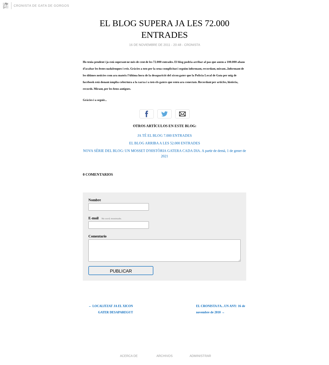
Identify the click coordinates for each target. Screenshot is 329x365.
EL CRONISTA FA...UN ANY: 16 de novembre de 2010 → (220, 309)
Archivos (164, 356)
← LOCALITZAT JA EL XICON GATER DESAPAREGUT (110, 309)
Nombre (94, 200)
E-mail (105, 218)
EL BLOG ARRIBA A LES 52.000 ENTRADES (164, 143)
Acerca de (129, 356)
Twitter (164, 113)
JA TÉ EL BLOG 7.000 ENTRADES (164, 135)
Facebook (146, 113)
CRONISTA (192, 45)
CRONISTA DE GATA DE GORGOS (41, 5)
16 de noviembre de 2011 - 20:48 (155, 45)
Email (182, 113)
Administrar (200, 356)
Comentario (97, 236)
